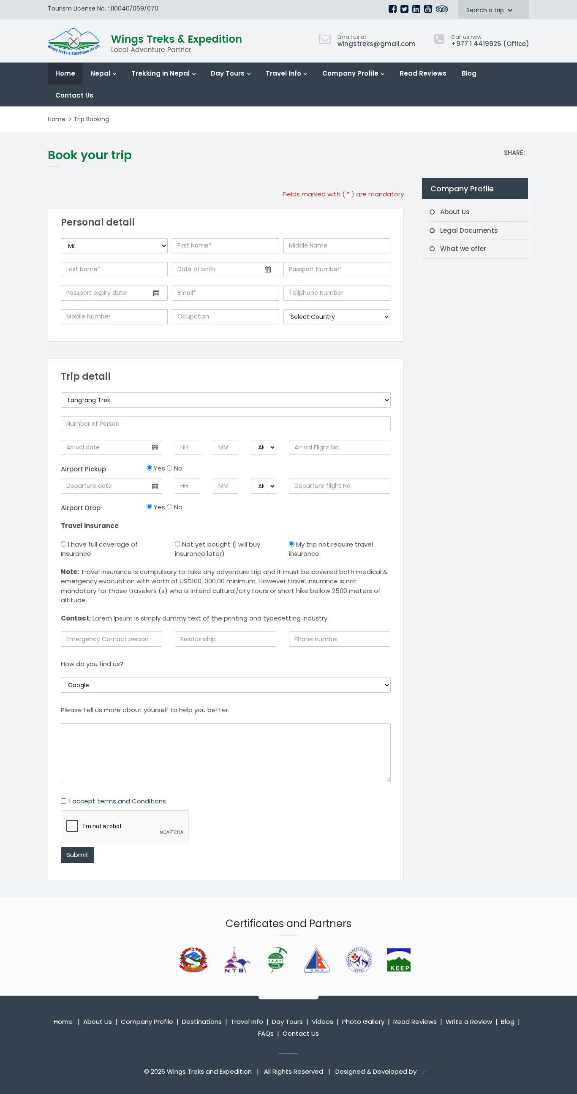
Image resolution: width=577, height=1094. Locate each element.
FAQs (266, 1033)
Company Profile (350, 73)
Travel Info (283, 73)
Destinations (202, 1021)
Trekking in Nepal (160, 73)
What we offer (463, 248)
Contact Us (74, 95)
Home (65, 73)
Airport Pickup (83, 469)
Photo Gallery (363, 1021)
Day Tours (228, 73)
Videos (322, 1021)
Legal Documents (469, 230)
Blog (469, 73)
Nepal (100, 73)
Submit (77, 854)
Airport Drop (81, 507)
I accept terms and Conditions (117, 801)
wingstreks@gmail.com (376, 44)
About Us (455, 211)
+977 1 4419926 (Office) (490, 44)
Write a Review (469, 1021)
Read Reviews (423, 73)
